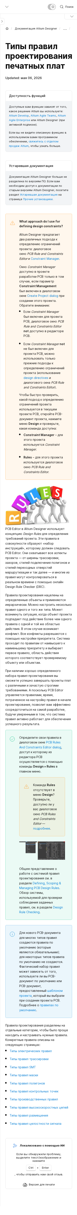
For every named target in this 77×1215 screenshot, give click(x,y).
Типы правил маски (24, 1075)
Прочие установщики (38, 199)
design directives (36, 378)
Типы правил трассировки (29, 1059)
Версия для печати (42, 1184)
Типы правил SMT (23, 1067)
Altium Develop (19, 115)
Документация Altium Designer (36, 28)
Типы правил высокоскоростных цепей (39, 1107)
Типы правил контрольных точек (34, 1091)
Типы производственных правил (34, 1099)
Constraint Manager (45, 258)
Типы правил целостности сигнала (35, 1123)
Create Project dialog (42, 296)
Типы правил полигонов (27, 1083)
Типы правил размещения (29, 1115)
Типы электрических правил (31, 1051)
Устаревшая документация (39, 194)
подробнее (41, 828)
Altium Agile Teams (43, 115)
